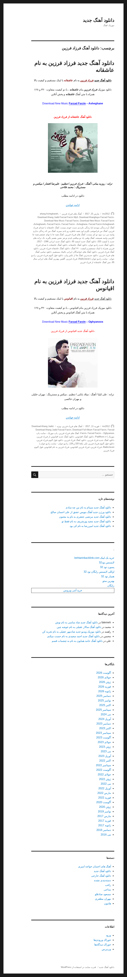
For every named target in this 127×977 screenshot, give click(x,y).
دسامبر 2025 (103, 695)
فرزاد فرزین (71, 259)
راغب (108, 885)
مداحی (107, 889)
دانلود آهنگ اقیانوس (84, 436)
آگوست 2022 (103, 769)
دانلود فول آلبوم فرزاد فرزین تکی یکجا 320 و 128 (91, 443)
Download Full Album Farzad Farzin (89, 429)
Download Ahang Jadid (42, 426)
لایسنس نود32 (106, 562)
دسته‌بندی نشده (102, 880)
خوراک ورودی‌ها (102, 940)
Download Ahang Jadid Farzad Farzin (53, 429)
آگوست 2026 (103, 672)
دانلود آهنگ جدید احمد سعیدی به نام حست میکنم (73, 636)
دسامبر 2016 (103, 830)
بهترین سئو (108, 581)
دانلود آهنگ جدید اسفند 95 (84, 241)
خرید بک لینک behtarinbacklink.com (94, 557)
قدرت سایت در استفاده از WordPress (78, 967)
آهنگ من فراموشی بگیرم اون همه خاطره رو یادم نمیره (82, 231)
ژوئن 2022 (105, 779)
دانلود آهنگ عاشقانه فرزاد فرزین (55, 248)
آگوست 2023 (103, 737)
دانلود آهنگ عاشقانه (78, 245)
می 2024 (106, 714)
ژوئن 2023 (105, 746)
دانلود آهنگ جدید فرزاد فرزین (100, 440)
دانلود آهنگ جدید (98, 20)
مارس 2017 (104, 816)
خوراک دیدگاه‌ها (102, 944)
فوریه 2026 (104, 686)
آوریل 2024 (104, 719)
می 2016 (106, 834)
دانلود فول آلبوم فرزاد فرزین (50, 255)
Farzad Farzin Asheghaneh (101, 224)
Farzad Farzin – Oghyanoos (101, 433)
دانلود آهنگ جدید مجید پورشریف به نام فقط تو (86, 521)
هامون (107, 903)
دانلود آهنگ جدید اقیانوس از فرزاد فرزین (55, 436)
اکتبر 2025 (105, 705)
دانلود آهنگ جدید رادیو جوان (101, 245)
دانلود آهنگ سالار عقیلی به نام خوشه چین (79, 627)
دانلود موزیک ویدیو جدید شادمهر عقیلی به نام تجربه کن (71, 631)
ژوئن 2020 (105, 806)
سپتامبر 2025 (103, 709)
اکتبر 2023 (105, 728)
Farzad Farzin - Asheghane (74, 224)
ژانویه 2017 (104, 825)
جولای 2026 (104, 677)
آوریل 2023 (104, 756)
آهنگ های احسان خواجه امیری (94, 866)
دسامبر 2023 (103, 723)
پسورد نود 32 (107, 567)
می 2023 (106, 751)
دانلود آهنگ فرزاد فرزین (75, 440)
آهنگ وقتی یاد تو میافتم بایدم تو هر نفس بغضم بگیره (70, 238)
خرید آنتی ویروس (72, 590)
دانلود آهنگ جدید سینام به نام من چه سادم (88, 507)
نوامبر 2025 (104, 700)
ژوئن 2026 (105, 682)
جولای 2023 (104, 742)
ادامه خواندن (73, 205)
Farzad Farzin (77, 103)
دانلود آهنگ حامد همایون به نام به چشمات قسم (77, 640)
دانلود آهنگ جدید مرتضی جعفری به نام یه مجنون (85, 516)
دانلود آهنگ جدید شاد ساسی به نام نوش (76, 622)
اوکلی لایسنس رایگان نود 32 (99, 571)
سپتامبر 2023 (103, 732)
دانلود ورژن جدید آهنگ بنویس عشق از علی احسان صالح (81, 512)
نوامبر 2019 (104, 811)
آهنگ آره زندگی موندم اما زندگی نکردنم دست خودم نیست (87, 227)
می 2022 (106, 783)
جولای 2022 (104, 774)
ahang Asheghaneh (49, 214)
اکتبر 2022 (105, 760)
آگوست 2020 (103, 802)
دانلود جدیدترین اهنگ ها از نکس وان (81, 255)
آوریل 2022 (104, 788)
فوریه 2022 (104, 797)
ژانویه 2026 (104, 691)
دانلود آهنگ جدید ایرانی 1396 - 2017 (54, 241)
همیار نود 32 (107, 576)
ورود (108, 935)
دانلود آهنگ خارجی (101, 875)
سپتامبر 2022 (103, 765)
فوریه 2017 (104, 820)
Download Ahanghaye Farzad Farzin (96, 217)
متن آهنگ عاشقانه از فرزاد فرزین (95, 262)
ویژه (59, 426)
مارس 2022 (104, 793)
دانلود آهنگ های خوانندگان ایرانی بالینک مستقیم (75, 252)
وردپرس (106, 949)
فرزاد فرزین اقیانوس (79, 447)
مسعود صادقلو (103, 894)
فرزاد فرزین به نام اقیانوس (56, 447)
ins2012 (106, 214)
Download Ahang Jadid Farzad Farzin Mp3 (58, 217)
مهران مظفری (103, 898)
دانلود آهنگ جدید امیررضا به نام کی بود (90, 526)
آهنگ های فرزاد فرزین (72, 214)
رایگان (110, 585)
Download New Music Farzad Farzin (61, 220)
